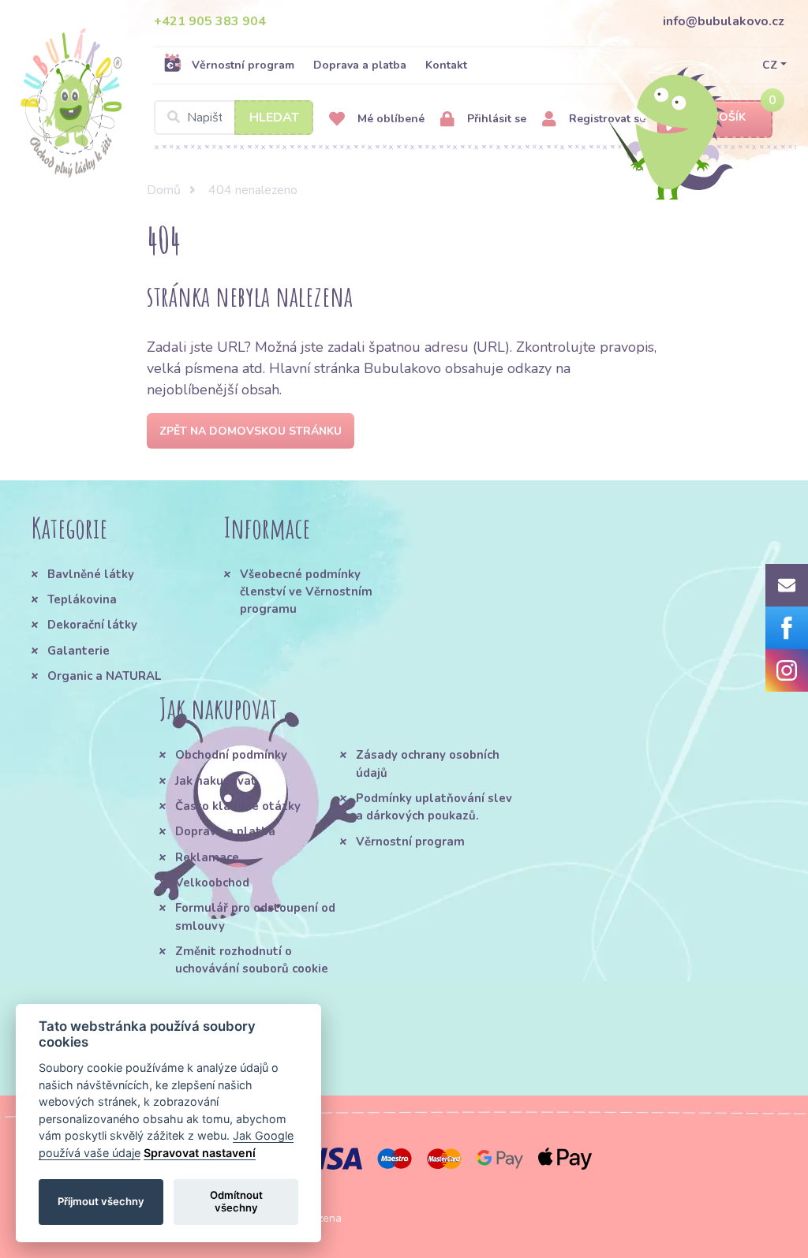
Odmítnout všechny (236, 1201)
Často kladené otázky (238, 806)
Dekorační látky (92, 625)
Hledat (274, 117)
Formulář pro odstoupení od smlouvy (255, 916)
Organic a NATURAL (104, 676)
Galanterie (78, 651)
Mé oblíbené (389, 118)
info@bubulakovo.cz (723, 21)
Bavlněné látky (90, 574)
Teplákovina (82, 599)
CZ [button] (769, 65)
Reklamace (207, 857)
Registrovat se (605, 118)
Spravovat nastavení (200, 1152)
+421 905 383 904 (210, 21)
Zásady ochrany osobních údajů (427, 763)
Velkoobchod (212, 882)
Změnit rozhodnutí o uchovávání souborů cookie (251, 959)
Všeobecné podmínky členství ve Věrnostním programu (306, 592)
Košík (729, 117)
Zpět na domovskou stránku (250, 431)
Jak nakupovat (215, 781)
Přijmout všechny (101, 1201)
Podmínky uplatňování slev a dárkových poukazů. (434, 806)
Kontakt (446, 65)
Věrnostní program (243, 65)
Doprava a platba (359, 65)
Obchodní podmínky (231, 755)
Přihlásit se (495, 118)
